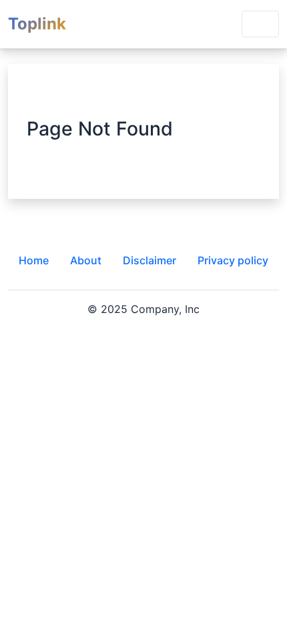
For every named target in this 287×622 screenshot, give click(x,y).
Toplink (37, 23)
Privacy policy (233, 260)
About (85, 260)
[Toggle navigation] (260, 24)
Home (34, 260)
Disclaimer (149, 260)
